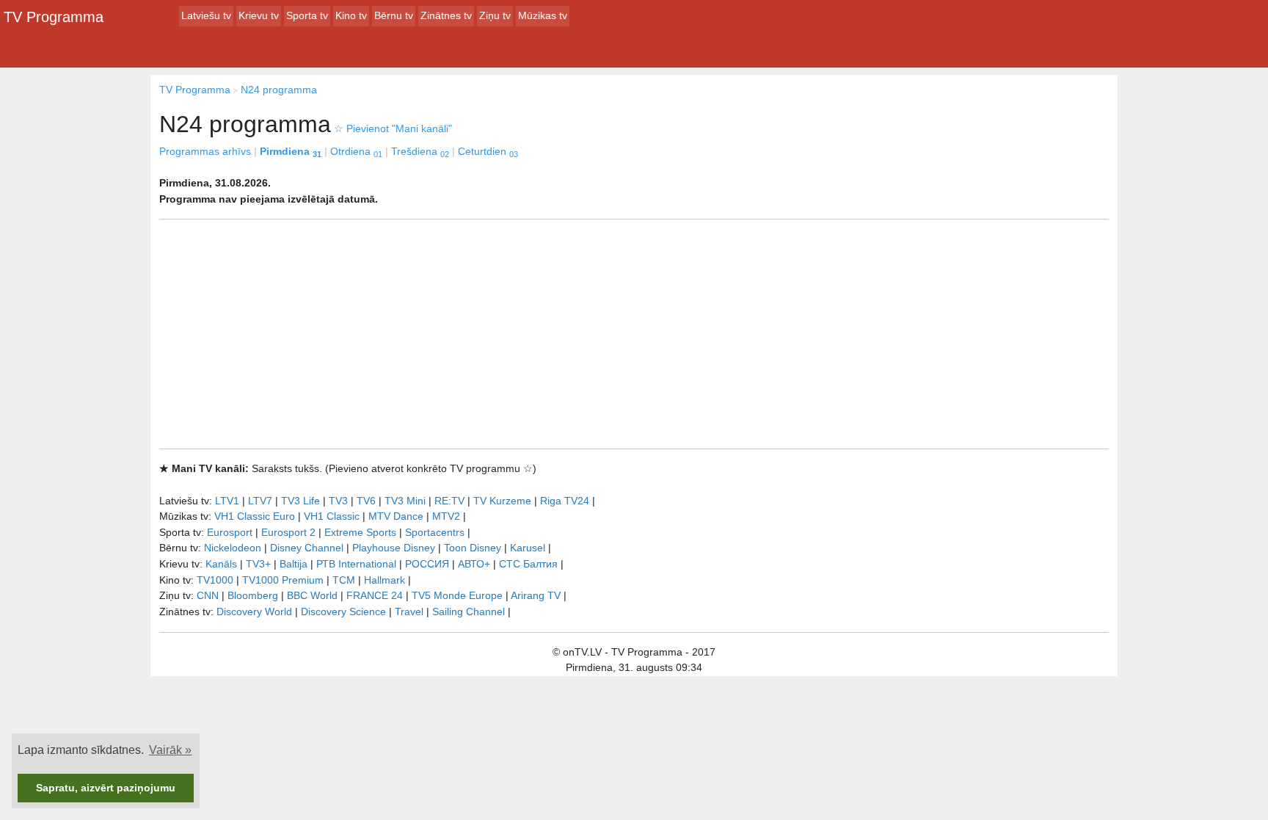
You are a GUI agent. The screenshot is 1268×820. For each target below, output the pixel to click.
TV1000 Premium (283, 580)
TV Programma (53, 17)
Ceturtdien (488, 151)
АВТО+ (474, 564)
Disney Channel (306, 548)
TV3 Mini (405, 501)
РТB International (356, 564)
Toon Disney (472, 548)
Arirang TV (536, 595)
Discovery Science (343, 611)
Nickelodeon (232, 548)
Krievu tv (258, 15)
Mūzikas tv (542, 15)
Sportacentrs (434, 532)
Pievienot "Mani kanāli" (393, 128)
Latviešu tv (206, 15)
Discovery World (254, 611)
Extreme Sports (360, 532)
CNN (208, 595)
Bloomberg (252, 595)
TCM (343, 580)
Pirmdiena (290, 151)
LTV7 (260, 501)
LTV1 (227, 501)
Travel (409, 611)
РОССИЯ (427, 564)
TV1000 (215, 580)
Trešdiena (420, 151)
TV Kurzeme (502, 501)
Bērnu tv (393, 15)
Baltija (293, 564)
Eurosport (229, 532)
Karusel (527, 548)
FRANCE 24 (374, 595)
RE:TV (449, 501)
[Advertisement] (634, 334)
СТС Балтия (528, 564)
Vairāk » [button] (170, 750)
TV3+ (258, 564)
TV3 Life (300, 501)
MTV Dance (395, 516)
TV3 (338, 501)
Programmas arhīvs (205, 151)
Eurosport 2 (288, 532)
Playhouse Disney (393, 548)
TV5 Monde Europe (457, 595)
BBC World (312, 595)
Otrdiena (356, 151)
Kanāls (221, 564)
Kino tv (351, 15)
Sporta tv (307, 15)
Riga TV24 (564, 501)
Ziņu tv (495, 15)
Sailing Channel (468, 611)
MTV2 (446, 516)
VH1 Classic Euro (254, 516)
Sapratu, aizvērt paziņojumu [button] (105, 788)
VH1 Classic (332, 516)
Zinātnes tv (446, 15)
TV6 (366, 501)
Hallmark (384, 580)
